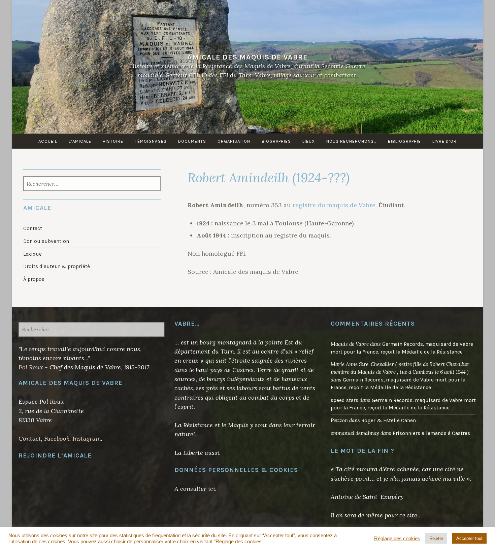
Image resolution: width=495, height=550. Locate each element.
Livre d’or (444, 141)
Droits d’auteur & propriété (56, 266)
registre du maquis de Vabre (334, 205)
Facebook (56, 438)
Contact (32, 228)
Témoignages (151, 141)
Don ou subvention (46, 241)
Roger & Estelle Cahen (388, 420)
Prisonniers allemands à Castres (431, 433)
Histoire (113, 141)
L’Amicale (80, 141)
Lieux (308, 141)
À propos (33, 279)
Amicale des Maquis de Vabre (247, 57)
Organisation (234, 141)
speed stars (344, 400)
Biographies (276, 141)
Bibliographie (404, 141)
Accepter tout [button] (469, 538)
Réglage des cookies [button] (397, 538)
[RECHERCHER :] (92, 184)
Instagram (86, 438)
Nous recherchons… (351, 141)
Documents (192, 141)
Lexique (32, 254)
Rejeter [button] (436, 538)
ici (211, 488)
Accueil (47, 141)
